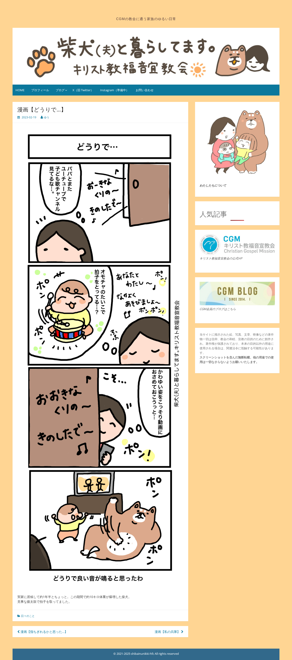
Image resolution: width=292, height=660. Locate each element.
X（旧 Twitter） (83, 90)
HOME (20, 90)
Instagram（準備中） (114, 90)
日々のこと (28, 616)
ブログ (60, 90)
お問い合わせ (145, 90)
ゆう (46, 117)
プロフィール (40, 90)
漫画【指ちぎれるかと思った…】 (44, 631)
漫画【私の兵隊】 (168, 631)
